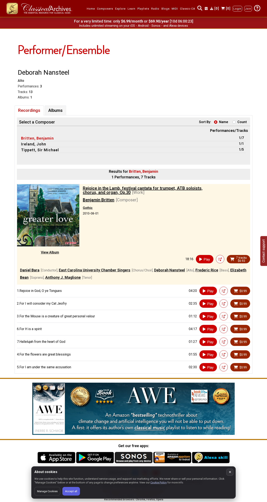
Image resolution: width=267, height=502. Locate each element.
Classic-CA (187, 8)
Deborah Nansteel (169, 270)
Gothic (88, 208)
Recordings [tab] (29, 110)
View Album (50, 252)
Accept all (71, 491)
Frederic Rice (206, 270)
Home (91, 8)
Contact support (264, 251)
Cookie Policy (158, 482)
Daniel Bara (29, 270)
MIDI (175, 8)
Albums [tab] (55, 110)
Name (223, 122)
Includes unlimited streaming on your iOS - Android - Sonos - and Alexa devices (133, 26)
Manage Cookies (47, 491)
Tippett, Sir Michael (40, 150)
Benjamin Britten (98, 199)
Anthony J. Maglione (63, 277)
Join (248, 8)
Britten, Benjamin (37, 138)
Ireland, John (33, 144)
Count (242, 122)
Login (237, 8)
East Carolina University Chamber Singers (94, 270)
